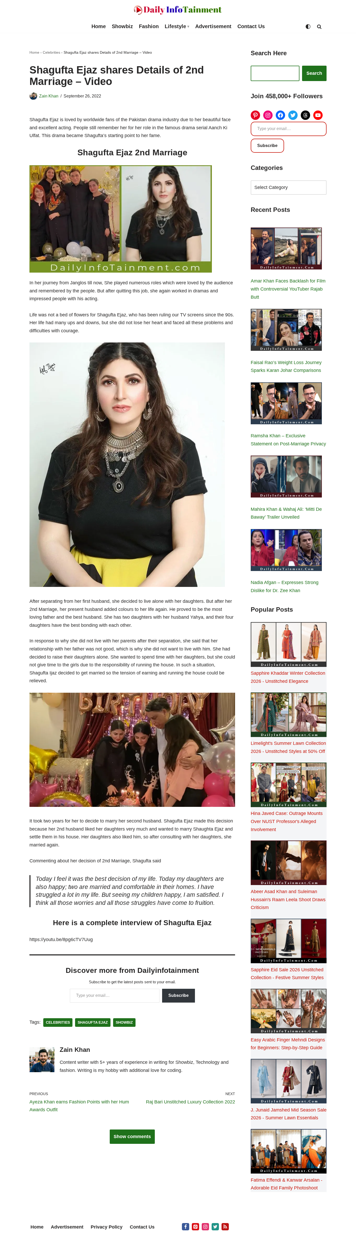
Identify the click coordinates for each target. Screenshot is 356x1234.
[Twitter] (293, 115)
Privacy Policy (106, 1227)
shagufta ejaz (93, 1022)
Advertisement (213, 26)
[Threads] (305, 115)
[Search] (319, 26)
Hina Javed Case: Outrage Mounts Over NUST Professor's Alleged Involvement (287, 821)
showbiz (124, 1022)
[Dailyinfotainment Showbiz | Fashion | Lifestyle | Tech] (178, 10)
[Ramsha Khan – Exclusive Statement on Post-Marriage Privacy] (286, 404)
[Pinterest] (255, 115)
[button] (188, 26)
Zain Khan (48, 96)
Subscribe (178, 995)
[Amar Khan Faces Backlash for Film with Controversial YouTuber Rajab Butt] (286, 250)
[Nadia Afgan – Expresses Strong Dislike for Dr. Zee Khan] (286, 551)
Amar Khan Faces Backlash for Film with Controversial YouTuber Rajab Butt (288, 288)
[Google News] (225, 1226)
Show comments (132, 1136)
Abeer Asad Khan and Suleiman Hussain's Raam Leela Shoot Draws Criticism (288, 899)
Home (98, 26)
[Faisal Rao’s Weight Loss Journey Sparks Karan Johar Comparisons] (286, 331)
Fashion (149, 26)
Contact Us (251, 26)
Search (314, 73)
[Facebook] (280, 115)
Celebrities (51, 52)
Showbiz (122, 26)
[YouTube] (318, 115)
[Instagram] (268, 115)
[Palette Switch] (308, 26)
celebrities (58, 1022)
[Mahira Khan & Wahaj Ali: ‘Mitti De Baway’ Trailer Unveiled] (286, 478)
